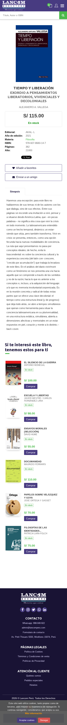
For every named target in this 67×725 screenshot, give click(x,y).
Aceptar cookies (26, 720)
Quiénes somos (33, 676)
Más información (33, 713)
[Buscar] (63, 15)
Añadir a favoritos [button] (26, 168)
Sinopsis (15, 191)
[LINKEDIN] (44, 609)
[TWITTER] (33, 609)
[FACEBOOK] (22, 609)
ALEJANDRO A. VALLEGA (33, 107)
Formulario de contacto (33, 632)
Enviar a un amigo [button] (26, 177)
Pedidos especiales (33, 680)
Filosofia (30, 139)
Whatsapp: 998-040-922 (33, 623)
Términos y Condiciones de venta (33, 656)
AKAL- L (30, 132)
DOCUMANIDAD (32, 461)
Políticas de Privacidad (33, 661)
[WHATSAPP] (39, 609)
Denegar (44, 720)
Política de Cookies (33, 651)
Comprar (30, 386)
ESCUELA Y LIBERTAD (36, 395)
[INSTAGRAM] (28, 609)
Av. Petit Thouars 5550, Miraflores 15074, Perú (33, 637)
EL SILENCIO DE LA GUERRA (40, 362)
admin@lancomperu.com (33, 627)
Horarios (33, 685)
